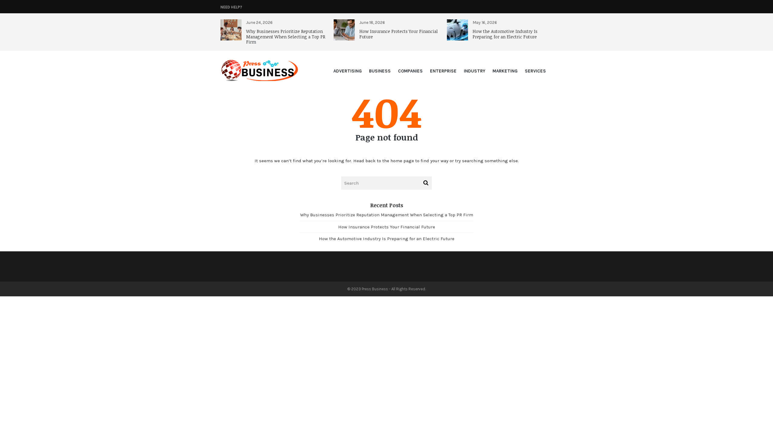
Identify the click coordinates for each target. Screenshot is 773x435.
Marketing (505, 71)
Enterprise (443, 71)
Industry (474, 71)
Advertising (347, 71)
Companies (410, 71)
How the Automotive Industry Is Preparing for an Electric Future (505, 34)
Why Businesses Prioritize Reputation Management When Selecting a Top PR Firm (285, 36)
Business (380, 71)
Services (535, 71)
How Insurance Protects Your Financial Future (398, 34)
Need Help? (231, 7)
